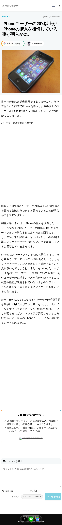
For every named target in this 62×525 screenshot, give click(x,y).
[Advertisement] (31, 164)
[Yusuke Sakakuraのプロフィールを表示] (35, 43)
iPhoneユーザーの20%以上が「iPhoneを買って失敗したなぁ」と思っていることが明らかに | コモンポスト (30, 210)
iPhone (6, 17)
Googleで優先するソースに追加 (23, 420)
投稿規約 (15, 497)
